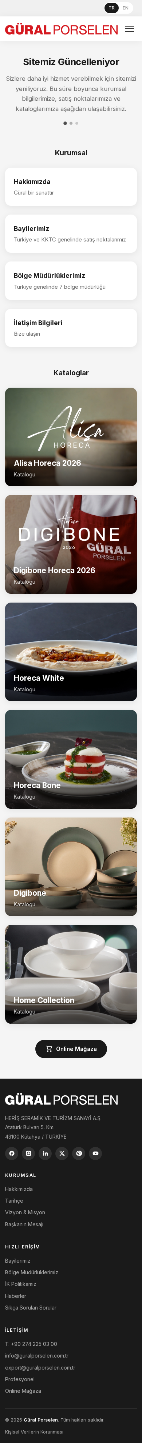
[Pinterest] (78, 1153)
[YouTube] (95, 1153)
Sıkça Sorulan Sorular (30, 1307)
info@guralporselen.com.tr (36, 1355)
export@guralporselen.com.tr (40, 1367)
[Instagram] (28, 1153)
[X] (61, 1153)
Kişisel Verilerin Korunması (34, 1432)
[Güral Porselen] (61, 29)
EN (126, 8)
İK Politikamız (20, 1284)
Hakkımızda (19, 1189)
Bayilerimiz (18, 1261)
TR (112, 8)
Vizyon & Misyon (25, 1212)
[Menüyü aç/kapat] (129, 29)
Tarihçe (14, 1201)
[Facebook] (11, 1153)
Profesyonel (20, 1379)
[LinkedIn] (45, 1153)
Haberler (15, 1296)
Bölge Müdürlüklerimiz (31, 1272)
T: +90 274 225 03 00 (31, 1344)
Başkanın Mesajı (24, 1224)
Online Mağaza (76, 1049)
